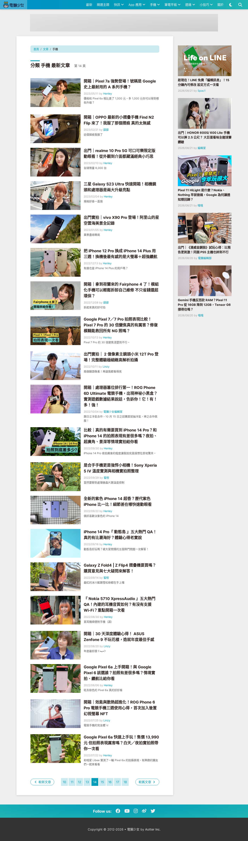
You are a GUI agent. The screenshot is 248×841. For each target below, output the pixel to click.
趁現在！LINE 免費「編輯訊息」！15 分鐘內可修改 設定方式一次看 (203, 82)
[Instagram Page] (136, 811)
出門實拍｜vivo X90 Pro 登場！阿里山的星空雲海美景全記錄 (121, 220)
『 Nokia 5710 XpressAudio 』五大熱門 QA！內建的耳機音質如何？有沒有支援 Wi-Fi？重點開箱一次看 (119, 604)
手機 (153, 5)
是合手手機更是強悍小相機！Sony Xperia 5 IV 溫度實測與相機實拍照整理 (120, 468)
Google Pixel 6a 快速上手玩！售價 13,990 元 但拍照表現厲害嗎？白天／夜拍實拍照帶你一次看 (121, 743)
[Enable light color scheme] (230, 4)
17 (117, 782)
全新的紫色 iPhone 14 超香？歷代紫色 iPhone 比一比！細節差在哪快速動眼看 (118, 501)
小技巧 (205, 5)
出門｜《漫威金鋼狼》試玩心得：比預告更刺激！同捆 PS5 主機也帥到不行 (204, 249)
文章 (45, 49)
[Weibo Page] (144, 811)
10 (64, 782)
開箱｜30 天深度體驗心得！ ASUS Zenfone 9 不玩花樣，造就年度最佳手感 (119, 636)
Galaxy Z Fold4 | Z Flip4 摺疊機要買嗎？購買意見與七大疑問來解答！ (120, 568)
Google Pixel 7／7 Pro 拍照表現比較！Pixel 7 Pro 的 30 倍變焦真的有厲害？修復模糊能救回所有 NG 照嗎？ (121, 325)
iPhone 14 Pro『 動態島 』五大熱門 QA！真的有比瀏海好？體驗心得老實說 (120, 535)
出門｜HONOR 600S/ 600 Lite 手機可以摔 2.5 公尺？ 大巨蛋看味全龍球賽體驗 (205, 137)
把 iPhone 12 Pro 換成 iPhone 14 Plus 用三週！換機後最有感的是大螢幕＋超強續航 (120, 254)
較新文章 (44, 782)
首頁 (36, 49)
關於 (220, 5)
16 (110, 782)
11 (72, 782)
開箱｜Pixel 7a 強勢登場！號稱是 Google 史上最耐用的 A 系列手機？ (120, 84)
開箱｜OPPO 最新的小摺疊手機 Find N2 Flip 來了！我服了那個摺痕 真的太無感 (119, 120)
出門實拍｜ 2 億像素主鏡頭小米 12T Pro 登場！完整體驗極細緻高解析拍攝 (121, 357)
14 (94, 782)
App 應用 (135, 5)
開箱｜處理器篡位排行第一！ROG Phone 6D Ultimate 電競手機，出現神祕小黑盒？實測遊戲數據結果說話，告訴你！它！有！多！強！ (121, 396)
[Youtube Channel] (127, 811)
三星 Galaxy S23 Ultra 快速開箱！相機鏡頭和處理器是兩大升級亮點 (120, 187)
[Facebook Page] (118, 811)
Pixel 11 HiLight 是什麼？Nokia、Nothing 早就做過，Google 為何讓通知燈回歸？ (204, 194)
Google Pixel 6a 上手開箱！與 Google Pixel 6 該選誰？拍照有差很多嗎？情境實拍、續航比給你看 (119, 673)
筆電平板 (171, 5)
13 (87, 782)
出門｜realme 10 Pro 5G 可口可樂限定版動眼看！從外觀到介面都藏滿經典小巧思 (119, 153)
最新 (89, 5)
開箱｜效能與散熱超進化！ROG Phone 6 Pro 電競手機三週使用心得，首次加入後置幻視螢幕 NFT (120, 708)
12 (79, 782)
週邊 (188, 5)
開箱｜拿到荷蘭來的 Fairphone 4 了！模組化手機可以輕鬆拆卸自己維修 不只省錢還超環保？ (121, 290)
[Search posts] (240, 4)
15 (102, 782)
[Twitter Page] (153, 811)
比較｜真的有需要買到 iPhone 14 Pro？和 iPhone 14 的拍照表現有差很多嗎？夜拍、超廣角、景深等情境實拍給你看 (120, 436)
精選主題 (103, 5)
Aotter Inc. (152, 829)
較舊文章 (145, 782)
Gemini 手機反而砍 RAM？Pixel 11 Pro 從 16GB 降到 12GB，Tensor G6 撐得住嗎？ (204, 304)
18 (125, 782)
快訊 (117, 5)
